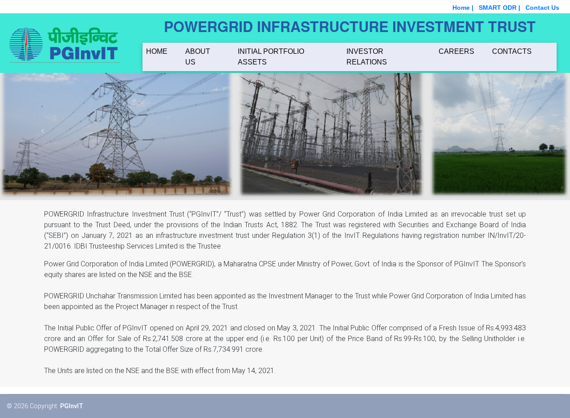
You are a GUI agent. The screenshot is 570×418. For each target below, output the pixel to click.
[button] (43, 131)
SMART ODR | (499, 7)
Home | (462, 7)
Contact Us (542, 7)
